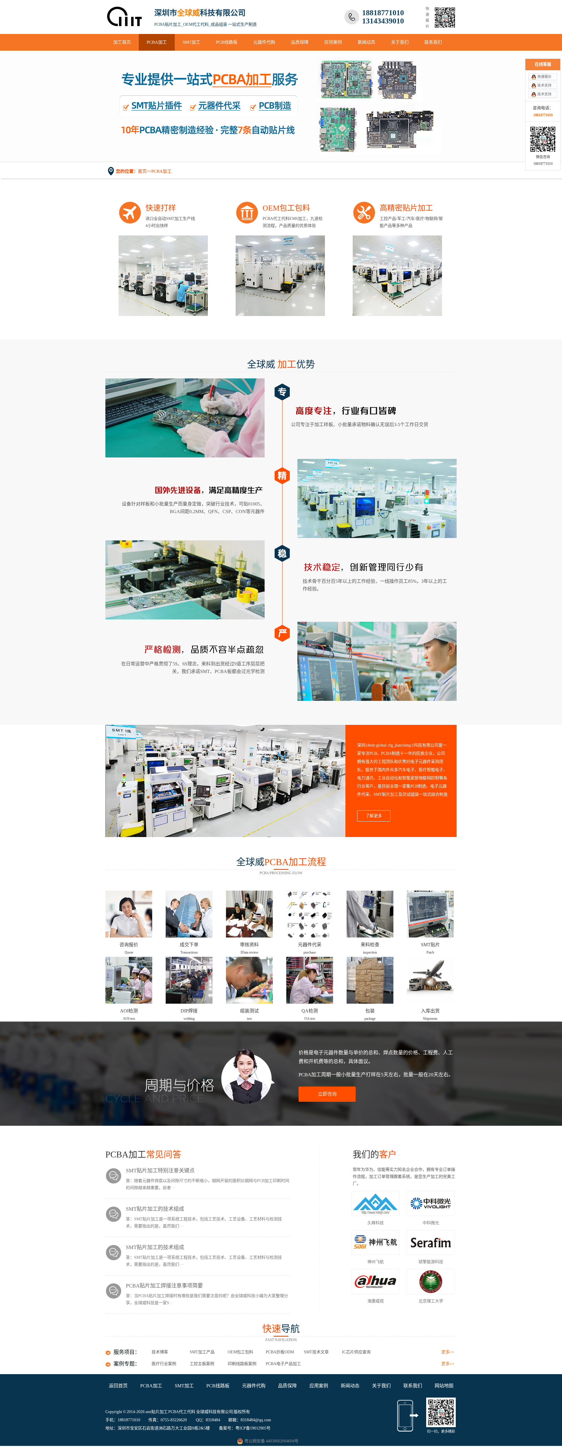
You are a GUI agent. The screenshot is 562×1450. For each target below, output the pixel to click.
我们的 (375, 1154)
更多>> (447, 1352)
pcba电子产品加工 (283, 1364)
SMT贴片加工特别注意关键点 (160, 1171)
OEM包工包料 (240, 1352)
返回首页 (118, 1385)
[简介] (225, 781)
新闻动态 (366, 42)
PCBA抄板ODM (280, 1352)
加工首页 (122, 42)
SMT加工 (191, 42)
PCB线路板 (226, 42)
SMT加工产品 (202, 1352)
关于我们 (400, 42)
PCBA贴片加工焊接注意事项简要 (164, 1286)
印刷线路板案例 (242, 1364)
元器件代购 (264, 42)
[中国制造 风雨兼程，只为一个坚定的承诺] (281, 106)
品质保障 (300, 42)
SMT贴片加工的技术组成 (155, 1209)
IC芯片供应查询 (356, 1352)
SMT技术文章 (316, 1352)
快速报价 (544, 77)
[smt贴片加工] (125, 22)
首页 (142, 171)
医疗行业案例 (164, 1364)
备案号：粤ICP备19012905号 (244, 1428)
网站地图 (444, 1385)
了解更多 (374, 816)
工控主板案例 (202, 1364)
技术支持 (544, 85)
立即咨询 (327, 1094)
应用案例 (333, 42)
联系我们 (433, 42)
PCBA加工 (157, 42)
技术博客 (160, 1352)
